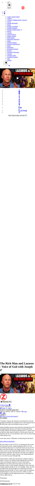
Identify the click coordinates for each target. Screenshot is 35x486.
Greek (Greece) (11, 34)
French (9, 31)
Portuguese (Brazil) (12, 49)
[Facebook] (19, 93)
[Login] (9, 65)
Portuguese (10, 47)
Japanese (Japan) (12, 42)
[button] (6, 402)
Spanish (9, 54)
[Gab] (19, 107)
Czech (9, 21)
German (9, 33)
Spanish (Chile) (11, 55)
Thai (8, 58)
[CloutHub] (19, 111)
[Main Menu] (9, 5)
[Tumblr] (19, 96)
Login (25, 411)
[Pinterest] (19, 98)
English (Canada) (12, 28)
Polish (9, 46)
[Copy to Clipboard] (19, 112)
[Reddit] (19, 100)
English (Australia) (12, 26)
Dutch (9, 25)
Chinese (9, 18)
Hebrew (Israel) (11, 36)
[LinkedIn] (19, 101)
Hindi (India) (11, 38)
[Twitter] (19, 95)
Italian (9, 41)
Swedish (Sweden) (12, 57)
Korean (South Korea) (13, 44)
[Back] (8, 2)
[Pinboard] (19, 104)
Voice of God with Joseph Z (10, 416)
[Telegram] (19, 92)
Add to (10, 408)
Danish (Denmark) (12, 23)
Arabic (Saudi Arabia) (13, 17)
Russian (9, 50)
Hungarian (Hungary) (13, 39)
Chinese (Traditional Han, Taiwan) (17, 20)
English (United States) (14, 29)
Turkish (9, 60)
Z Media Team (4, 405)
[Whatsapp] (19, 90)
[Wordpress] (19, 103)
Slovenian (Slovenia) (13, 52)
